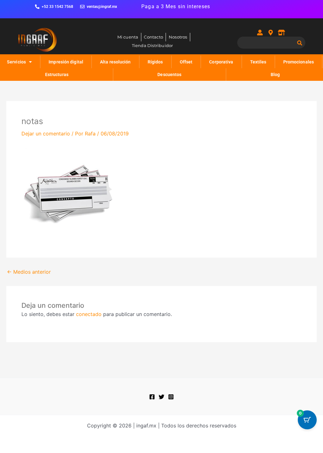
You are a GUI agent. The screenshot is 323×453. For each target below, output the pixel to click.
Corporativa (221, 61)
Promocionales (298, 61)
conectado (89, 314)
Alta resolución (115, 61)
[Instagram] (171, 397)
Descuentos (169, 74)
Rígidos (155, 61)
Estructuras (56, 74)
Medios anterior (29, 271)
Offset (186, 61)
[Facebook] (152, 397)
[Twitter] (161, 397)
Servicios (16, 61)
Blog (275, 74)
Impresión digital (66, 61)
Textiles (258, 61)
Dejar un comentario (45, 133)
